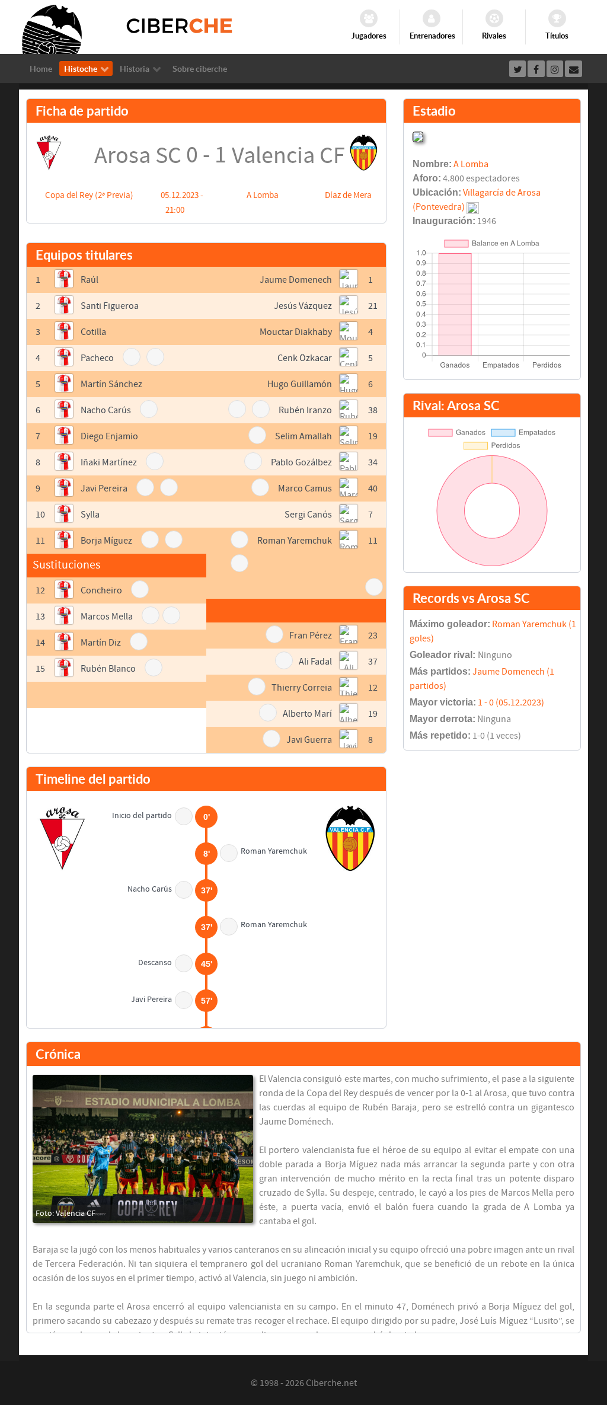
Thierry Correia (301, 687)
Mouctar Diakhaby (296, 332)
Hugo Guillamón (299, 384)
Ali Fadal (315, 661)
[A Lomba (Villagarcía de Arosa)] (418, 135)
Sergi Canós (308, 514)
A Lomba (263, 195)
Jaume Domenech (296, 279)
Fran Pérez (310, 635)
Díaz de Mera (348, 195)
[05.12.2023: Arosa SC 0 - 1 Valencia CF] (143, 1149)
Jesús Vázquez (303, 306)
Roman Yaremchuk (294, 540)
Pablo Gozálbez (301, 462)
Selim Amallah (303, 436)
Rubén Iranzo (305, 410)
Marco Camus (305, 488)
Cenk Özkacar (304, 358)
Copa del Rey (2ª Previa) (89, 195)
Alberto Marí (307, 713)
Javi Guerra (309, 740)
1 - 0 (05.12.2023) (511, 702)
